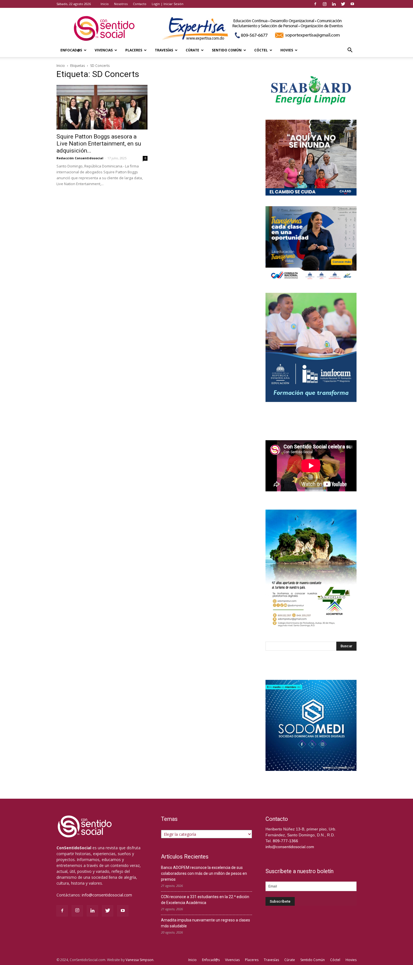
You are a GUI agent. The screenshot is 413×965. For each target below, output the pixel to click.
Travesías (164, 50)
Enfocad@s (71, 50)
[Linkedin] (334, 4)
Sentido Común (227, 50)
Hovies (286, 50)
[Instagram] (324, 4)
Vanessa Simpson (139, 959)
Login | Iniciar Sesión (167, 4)
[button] (350, 50)
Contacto (139, 4)
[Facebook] (315, 4)
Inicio (105, 4)
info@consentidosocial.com (107, 895)
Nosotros (121, 4)
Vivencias (104, 50)
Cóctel (261, 50)
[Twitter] (343, 4)
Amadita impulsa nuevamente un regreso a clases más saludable (205, 923)
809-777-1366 (285, 841)
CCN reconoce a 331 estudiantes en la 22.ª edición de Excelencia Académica (205, 899)
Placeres (133, 50)
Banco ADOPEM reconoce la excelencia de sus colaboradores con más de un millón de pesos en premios (204, 873)
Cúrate (192, 50)
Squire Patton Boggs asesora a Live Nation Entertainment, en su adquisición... (98, 143)
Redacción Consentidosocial (79, 158)
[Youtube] (352, 4)
